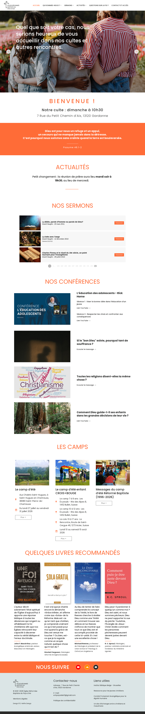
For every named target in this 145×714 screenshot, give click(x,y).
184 (62, 266)
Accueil (36, 5)
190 (84, 266)
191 (88, 266)
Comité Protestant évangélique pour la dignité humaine (110, 697)
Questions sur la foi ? (98, 5)
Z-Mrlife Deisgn (25, 703)
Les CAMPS (72, 447)
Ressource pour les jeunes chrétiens (109, 691)
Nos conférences (72, 281)
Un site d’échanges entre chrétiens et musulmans (109, 705)
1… (54, 266)
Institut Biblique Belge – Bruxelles (107, 685)
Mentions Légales (20, 699)
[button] (73, 5)
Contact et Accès (119, 5)
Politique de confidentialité (64, 700)
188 (76, 266)
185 (65, 266)
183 (58, 266)
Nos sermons (72, 205)
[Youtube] (78, 667)
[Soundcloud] (87, 667)
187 (73, 266)
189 (80, 266)
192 (91, 266)
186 (69, 266)
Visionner (119, 223)
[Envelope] (95, 667)
